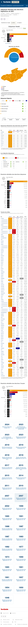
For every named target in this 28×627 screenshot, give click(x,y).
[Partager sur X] (2, 19)
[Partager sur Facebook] (4, 19)
